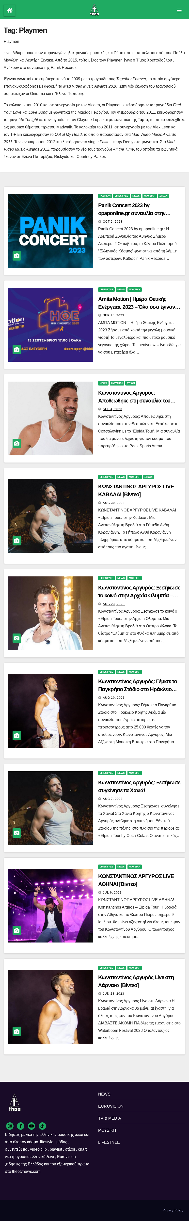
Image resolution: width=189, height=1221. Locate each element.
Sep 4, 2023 (112, 409)
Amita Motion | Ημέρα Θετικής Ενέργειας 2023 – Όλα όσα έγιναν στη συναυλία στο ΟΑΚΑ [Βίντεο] (136, 307)
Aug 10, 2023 (114, 697)
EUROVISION (111, 1106)
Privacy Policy (173, 1210)
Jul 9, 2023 (112, 892)
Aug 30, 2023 (114, 503)
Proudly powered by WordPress (26, 1208)
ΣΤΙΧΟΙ (163, 195)
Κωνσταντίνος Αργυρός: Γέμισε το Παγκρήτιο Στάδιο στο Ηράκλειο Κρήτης (137, 689)
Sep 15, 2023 (113, 315)
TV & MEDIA (109, 1118)
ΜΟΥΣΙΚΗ (149, 195)
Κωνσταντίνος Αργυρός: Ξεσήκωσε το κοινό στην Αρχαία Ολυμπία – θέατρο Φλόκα (139, 595)
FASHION (105, 195)
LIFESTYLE (121, 195)
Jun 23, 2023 (113, 993)
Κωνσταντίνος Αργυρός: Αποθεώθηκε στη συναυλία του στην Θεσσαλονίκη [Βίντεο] (134, 401)
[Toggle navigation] (179, 10)
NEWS (136, 195)
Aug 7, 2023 (113, 799)
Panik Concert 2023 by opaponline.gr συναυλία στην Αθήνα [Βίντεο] (131, 213)
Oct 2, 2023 (113, 221)
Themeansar (12, 1212)
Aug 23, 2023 (114, 604)
